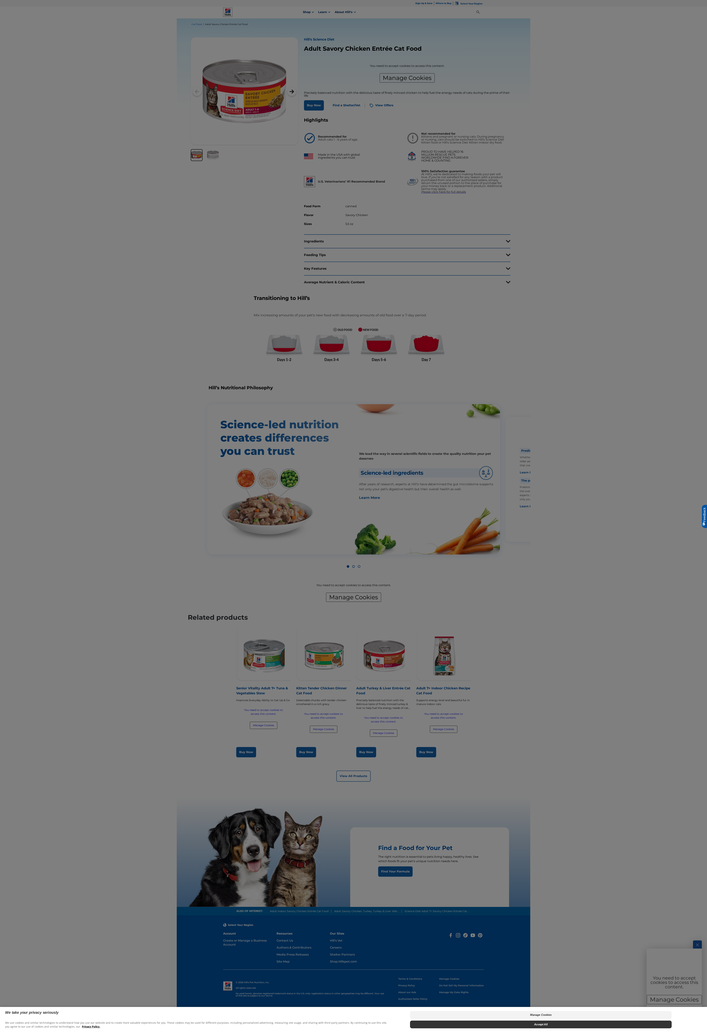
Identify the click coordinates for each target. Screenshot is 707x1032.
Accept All (541, 1024)
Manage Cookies (541, 1014)
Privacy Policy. (91, 1026)
